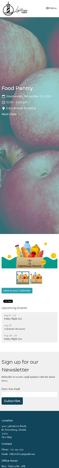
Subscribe (12, 401)
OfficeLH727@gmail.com (22, 453)
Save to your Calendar (17, 290)
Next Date (9, 114)
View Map (7, 437)
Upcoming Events (14, 308)
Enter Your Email (11, 388)
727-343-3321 (16, 449)
